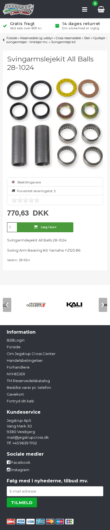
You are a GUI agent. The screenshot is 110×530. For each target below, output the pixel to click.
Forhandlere (18, 367)
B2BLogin (16, 340)
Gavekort (15, 394)
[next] (103, 305)
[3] (25, 200)
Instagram (19, 469)
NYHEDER (16, 374)
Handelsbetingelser (25, 360)
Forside (11, 38)
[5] (37, 200)
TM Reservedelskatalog (28, 380)
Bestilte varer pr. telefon (29, 387)
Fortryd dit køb (20, 401)
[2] (20, 200)
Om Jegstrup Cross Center (31, 353)
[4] (31, 200)
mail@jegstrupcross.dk (28, 437)
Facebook (20, 462)
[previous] (7, 305)
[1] (14, 200)
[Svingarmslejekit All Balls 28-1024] (55, 125)
